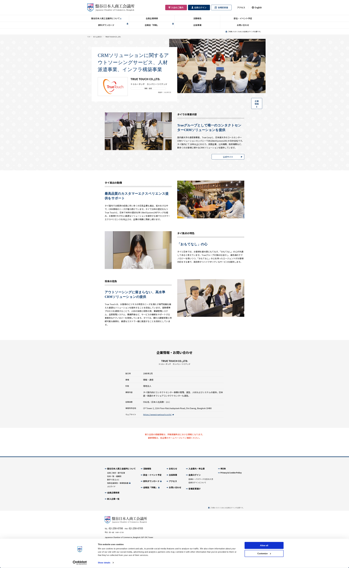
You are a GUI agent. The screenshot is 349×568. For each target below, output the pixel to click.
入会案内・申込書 (196, 468)
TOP (88, 37)
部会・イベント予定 (243, 18)
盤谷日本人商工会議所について (105, 18)
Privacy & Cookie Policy (231, 472)
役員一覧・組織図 (114, 476)
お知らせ (173, 468)
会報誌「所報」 (152, 25)
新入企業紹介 (97, 37)
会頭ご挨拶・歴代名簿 (116, 472)
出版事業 (197, 25)
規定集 (223, 468)
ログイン (200, 7)
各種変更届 (223, 7)
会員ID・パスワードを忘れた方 (200, 479)
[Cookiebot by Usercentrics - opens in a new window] (80, 563)
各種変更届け (194, 488)
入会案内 (177, 7)
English (258, 7)
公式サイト (228, 156)
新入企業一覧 (113, 498)
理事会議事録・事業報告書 (118, 483)
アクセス (241, 8)
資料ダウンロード (106, 25)
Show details (104, 562)
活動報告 (197, 18)
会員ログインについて (197, 482)
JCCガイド (111, 486)
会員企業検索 (152, 18)
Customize (262, 553)
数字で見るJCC (113, 479)
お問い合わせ (243, 25)
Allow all (264, 545)
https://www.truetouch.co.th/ (157, 414)
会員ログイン (194, 474)
